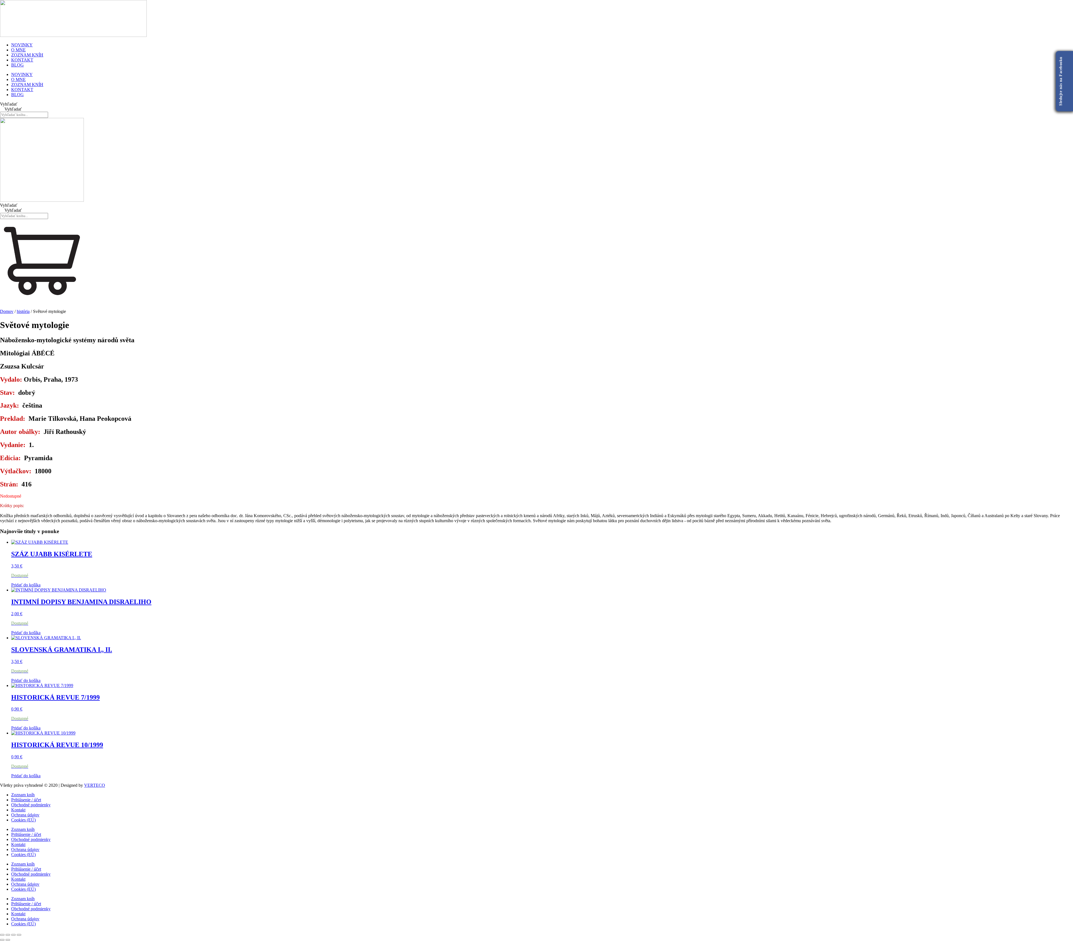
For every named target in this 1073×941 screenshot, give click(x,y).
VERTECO (94, 785)
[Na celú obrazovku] (8, 935)
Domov (6, 311)
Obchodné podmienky (31, 804)
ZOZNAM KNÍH (27, 55)
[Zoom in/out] (2, 935)
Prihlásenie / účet (26, 799)
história (23, 311)
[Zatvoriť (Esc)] (19, 935)
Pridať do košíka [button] (26, 585)
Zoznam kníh (23, 794)
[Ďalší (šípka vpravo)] (8, 940)
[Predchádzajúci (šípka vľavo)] (2, 940)
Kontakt (18, 809)
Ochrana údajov (25, 814)
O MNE (18, 49)
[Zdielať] (13, 935)
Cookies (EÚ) (23, 820)
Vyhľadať (8, 104)
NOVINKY (22, 44)
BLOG (17, 65)
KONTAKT (22, 60)
